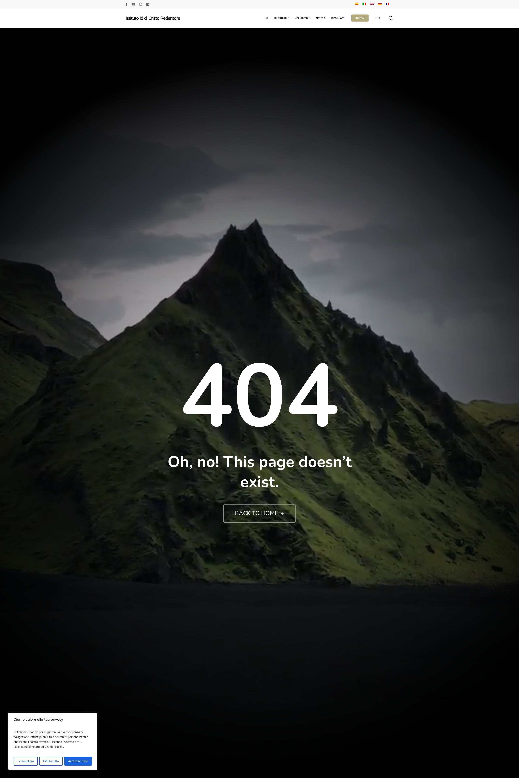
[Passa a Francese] (387, 4)
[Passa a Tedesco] (380, 4)
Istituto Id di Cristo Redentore (153, 18)
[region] (52, 741)
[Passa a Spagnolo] (356, 4)
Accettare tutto (78, 761)
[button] (259, 513)
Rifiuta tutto (51, 761)
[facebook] (127, 4)
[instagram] (140, 4)
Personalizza (25, 761)
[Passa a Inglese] (372, 4)
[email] (147, 4)
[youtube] (133, 4)
